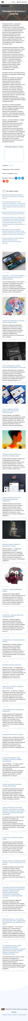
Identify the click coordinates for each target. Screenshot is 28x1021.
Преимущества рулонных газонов (12, 734)
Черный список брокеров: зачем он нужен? (12, 838)
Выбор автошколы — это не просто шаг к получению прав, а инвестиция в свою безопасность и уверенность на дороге (14, 921)
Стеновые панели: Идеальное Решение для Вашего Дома (11, 454)
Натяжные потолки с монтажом (11, 664)
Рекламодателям (22, 1014)
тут (3, 29)
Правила (5, 1014)
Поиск (13, 2)
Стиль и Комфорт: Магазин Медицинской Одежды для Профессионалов (10, 410)
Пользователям (23, 2)
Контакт (10, 1014)
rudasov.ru (10, 165)
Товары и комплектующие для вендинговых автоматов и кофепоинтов (11, 499)
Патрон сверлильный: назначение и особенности (13, 710)
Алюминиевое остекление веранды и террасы (13, 640)
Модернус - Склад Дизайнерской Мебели (12, 590)
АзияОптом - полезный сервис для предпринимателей (12, 615)
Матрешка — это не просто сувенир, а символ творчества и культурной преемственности (13, 277)
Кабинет (15, 1014)
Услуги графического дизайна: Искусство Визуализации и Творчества (14, 366)
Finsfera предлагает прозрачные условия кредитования (12, 785)
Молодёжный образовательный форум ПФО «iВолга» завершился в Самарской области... (13, 196)
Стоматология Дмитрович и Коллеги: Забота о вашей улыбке (13, 321)
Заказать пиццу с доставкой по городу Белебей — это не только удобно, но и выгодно (13, 862)
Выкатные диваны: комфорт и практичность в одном (11, 545)
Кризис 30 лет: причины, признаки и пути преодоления (13, 687)
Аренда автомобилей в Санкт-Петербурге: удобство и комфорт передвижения (12, 759)
